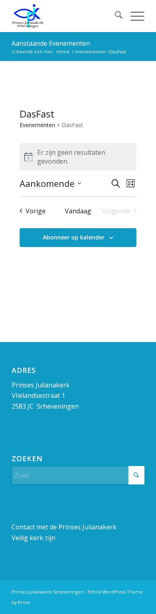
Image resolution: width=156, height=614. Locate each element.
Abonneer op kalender (73, 237)
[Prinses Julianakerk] (65, 16)
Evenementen (37, 125)
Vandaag (78, 211)
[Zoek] (114, 16)
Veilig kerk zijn (33, 537)
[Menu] (133, 16)
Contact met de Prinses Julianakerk (64, 527)
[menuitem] (114, 16)
